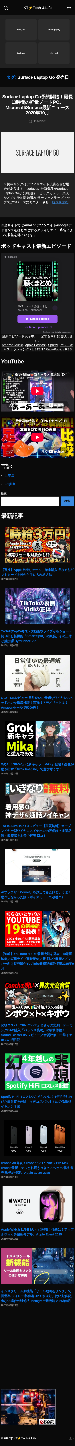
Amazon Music (12, 345)
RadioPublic (54, 349)
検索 (4, 493)
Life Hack (54, 53)
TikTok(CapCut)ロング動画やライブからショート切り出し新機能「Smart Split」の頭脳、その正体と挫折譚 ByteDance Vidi (36, 636)
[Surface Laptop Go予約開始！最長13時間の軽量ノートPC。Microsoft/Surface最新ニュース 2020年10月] (37, 152)
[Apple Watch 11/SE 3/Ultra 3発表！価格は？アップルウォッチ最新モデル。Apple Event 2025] (37, 1204)
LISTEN (37, 349)
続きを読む (60, 202)
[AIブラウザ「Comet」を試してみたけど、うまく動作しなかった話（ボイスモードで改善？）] (37, 867)
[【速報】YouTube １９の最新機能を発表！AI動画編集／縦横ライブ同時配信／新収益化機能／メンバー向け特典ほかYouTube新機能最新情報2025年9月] (37, 929)
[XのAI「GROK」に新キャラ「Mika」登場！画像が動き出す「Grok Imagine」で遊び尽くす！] (37, 739)
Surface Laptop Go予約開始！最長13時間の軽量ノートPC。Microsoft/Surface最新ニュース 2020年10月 (37, 104)
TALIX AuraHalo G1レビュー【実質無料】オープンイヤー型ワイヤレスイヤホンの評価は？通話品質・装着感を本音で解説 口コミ (36, 830)
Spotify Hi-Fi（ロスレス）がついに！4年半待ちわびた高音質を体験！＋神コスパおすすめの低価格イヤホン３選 (36, 1101)
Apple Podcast (35, 345)
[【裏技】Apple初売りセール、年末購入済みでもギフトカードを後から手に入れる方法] (37, 545)
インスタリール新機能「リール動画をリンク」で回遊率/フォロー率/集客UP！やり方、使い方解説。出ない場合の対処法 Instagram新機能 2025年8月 (37, 1296)
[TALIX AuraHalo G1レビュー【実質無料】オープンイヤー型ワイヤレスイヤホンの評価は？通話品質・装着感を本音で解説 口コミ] (37, 801)
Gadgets (21, 53)
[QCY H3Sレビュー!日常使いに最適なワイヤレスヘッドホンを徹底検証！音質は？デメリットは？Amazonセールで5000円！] (37, 673)
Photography (54, 30)
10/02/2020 (40, 121)
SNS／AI (21, 30)
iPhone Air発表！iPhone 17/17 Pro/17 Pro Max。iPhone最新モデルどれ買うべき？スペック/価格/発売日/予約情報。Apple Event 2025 (37, 1168)
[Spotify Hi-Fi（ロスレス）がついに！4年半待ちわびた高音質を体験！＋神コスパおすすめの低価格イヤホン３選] (37, 1071)
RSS (68, 349)
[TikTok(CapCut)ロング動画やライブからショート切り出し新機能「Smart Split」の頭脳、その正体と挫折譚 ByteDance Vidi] (37, 606)
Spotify (53, 345)
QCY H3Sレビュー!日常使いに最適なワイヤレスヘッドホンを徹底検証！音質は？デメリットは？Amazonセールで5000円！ (37, 702)
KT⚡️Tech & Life (37, 8)
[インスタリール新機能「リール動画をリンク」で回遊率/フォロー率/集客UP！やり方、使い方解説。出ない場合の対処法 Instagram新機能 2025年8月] (37, 1266)
